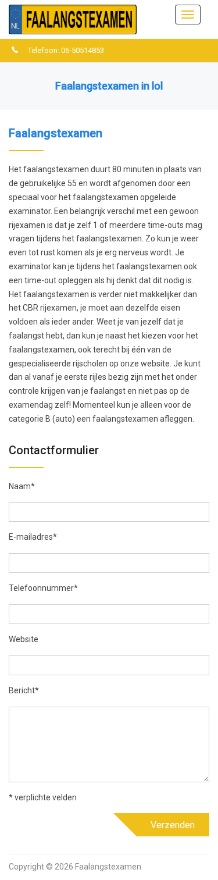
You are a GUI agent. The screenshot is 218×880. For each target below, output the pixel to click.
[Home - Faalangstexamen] (73, 18)
